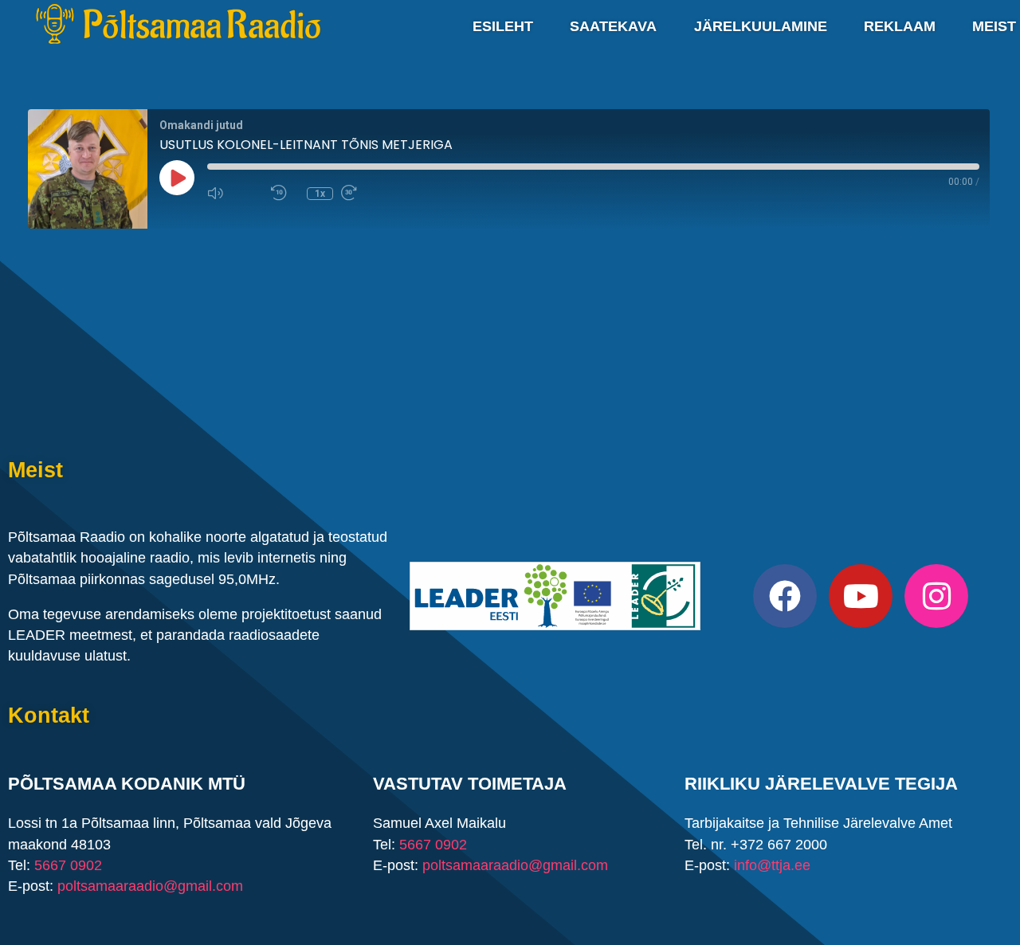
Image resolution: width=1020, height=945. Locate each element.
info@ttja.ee (772, 864)
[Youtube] (860, 596)
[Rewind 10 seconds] (285, 193)
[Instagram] (936, 596)
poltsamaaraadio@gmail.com (150, 885)
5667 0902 (68, 864)
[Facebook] (785, 596)
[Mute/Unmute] (235, 193)
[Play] (176, 177)
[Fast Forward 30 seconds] (369, 193)
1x (320, 193)
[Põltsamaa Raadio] (178, 24)
